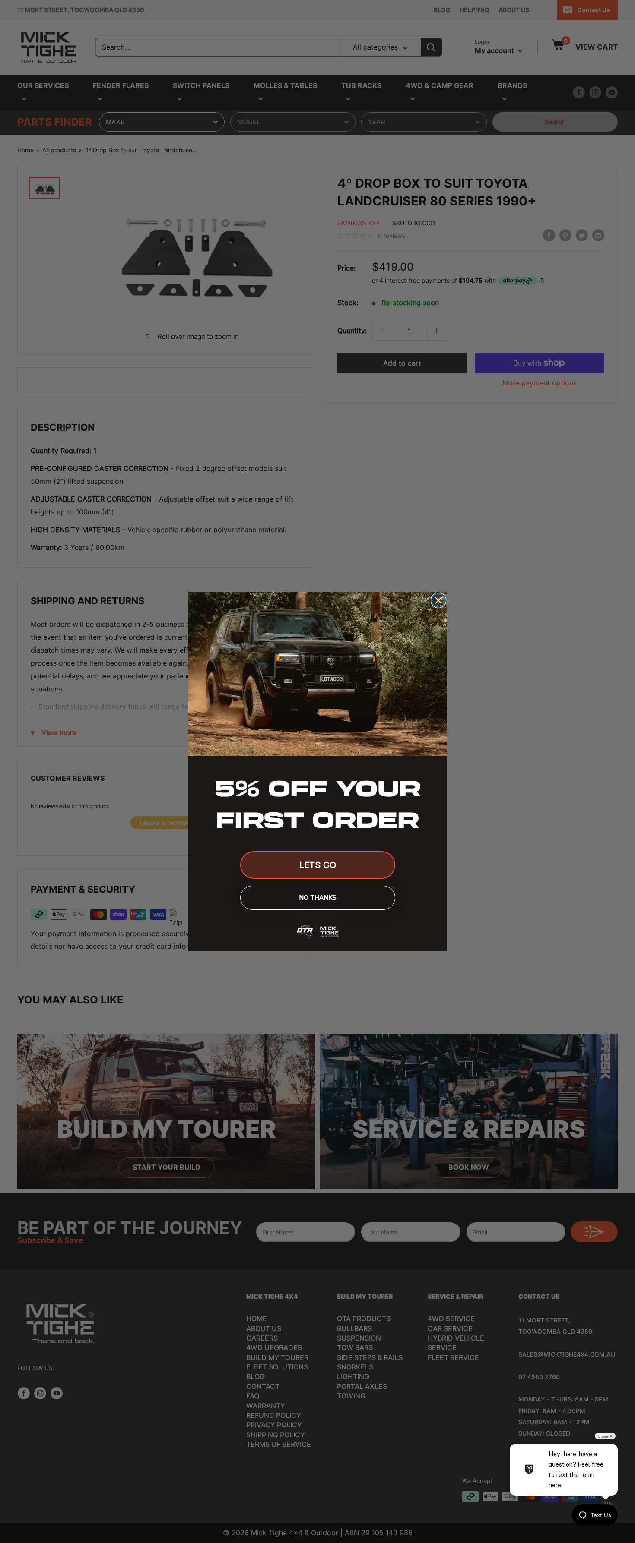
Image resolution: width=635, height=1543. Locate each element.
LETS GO (317, 865)
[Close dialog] (438, 600)
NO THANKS (318, 897)
